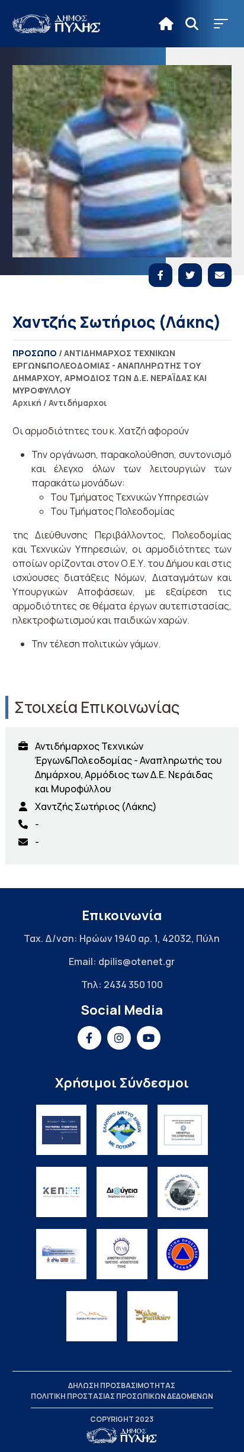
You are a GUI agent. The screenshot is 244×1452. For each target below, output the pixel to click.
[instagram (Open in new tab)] (119, 1038)
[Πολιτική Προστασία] (183, 1254)
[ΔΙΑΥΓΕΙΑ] (122, 1192)
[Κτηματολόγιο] (91, 1316)
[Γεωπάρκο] (183, 1192)
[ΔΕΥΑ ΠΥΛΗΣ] (122, 1254)
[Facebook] (160, 275)
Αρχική (26, 402)
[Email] (220, 275)
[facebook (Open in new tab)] (89, 1038)
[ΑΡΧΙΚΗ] (166, 23)
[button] (221, 23)
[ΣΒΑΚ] (61, 1254)
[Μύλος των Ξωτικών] (152, 1316)
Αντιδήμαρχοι (78, 402)
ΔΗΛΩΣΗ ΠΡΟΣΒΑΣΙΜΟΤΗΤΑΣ (121, 1385)
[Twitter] (190, 275)
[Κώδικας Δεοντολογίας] (183, 1130)
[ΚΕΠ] (61, 1192)
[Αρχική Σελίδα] (56, 23)
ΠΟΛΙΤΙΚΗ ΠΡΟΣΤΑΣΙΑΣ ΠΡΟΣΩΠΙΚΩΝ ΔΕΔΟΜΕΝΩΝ (122, 1396)
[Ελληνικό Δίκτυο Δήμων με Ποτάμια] (122, 1130)
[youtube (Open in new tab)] (148, 1038)
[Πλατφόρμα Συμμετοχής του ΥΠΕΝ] (61, 1130)
